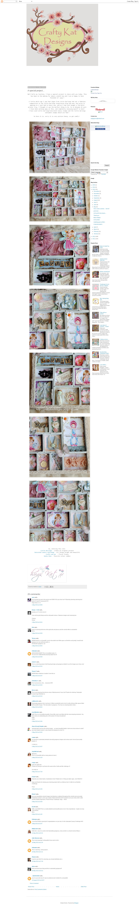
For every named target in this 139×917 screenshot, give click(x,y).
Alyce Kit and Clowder (38, 726)
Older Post (83, 886)
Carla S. (34, 662)
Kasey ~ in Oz (35, 610)
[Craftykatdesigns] (91, 91)
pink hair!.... (96, 211)
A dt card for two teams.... (100, 213)
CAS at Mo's (97, 219)
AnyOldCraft (35, 751)
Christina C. (35, 680)
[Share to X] (49, 587)
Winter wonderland (105, 271)
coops (33, 737)
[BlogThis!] (47, 587)
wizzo (33, 866)
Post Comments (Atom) (40, 889)
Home (57, 886)
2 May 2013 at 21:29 (37, 757)
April (95, 227)
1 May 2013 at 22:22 (37, 666)
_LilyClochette (36, 875)
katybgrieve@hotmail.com (97, 118)
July (95, 202)
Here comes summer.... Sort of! (101, 208)
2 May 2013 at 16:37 (37, 746)
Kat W (33, 806)
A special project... (98, 224)
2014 (93, 187)
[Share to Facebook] (51, 587)
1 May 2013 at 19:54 (37, 646)
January (96, 233)
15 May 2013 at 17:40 (37, 861)
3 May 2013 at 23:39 (37, 801)
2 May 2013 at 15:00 (37, 732)
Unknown (34, 651)
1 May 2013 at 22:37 (37, 675)
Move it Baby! (97, 217)
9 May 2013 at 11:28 (37, 814)
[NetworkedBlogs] (100, 126)
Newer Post (31, 886)
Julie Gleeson (35, 838)
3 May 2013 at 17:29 (37, 771)
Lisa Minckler (35, 712)
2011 (93, 238)
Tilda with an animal (103, 313)
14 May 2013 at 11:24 (37, 842)
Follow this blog (100, 128)
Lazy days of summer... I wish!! (104, 326)
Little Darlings (46, 550)
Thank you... (97, 215)
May (95, 207)
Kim (33, 627)
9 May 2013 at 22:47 (37, 823)
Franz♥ (34, 776)
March (95, 229)
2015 (93, 185)
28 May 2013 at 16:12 (37, 870)
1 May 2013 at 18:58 (37, 605)
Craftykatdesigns (95, 89)
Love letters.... (103, 364)
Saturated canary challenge (44, 552)
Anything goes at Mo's (99, 222)
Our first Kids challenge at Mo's (104, 352)
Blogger (76, 903)
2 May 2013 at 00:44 (37, 696)
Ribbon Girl (35, 828)
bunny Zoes (48, 556)
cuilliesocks (35, 701)
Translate (103, 174)
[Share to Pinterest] (53, 587)
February (96, 231)
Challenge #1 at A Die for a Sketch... (104, 285)
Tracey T (34, 671)
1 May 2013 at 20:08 (37, 656)
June (95, 204)
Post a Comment (34, 883)
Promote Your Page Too (96, 93)
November (96, 193)
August (96, 200)
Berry (33, 690)
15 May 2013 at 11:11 (37, 852)
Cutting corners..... (104, 339)
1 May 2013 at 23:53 (37, 685)
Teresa (34, 638)
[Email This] (45, 587)
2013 (93, 189)
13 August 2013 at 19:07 (38, 880)
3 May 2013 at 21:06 (37, 789)
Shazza (34, 857)
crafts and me (51, 554)
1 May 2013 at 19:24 (37, 622)
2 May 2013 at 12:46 (37, 721)
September (97, 198)
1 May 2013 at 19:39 (37, 633)
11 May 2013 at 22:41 (37, 833)
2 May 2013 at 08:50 (37, 707)
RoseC (34, 794)
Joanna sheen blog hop (103, 259)
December (96, 191)
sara (33, 597)
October (96, 195)
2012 (93, 236)
